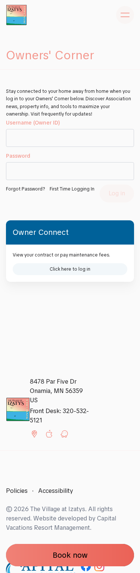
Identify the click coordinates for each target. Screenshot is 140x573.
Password (18, 155)
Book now (70, 555)
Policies (17, 491)
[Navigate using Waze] (64, 435)
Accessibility (55, 491)
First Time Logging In (72, 189)
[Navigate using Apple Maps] (49, 435)
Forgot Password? (25, 189)
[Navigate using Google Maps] (34, 435)
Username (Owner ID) (33, 122)
